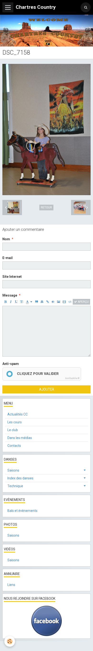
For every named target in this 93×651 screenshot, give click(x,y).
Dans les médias (19, 438)
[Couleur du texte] (29, 302)
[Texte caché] (53, 302)
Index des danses (20, 478)
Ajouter (46, 389)
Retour (46, 207)
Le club (12, 430)
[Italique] (11, 302)
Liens (11, 585)
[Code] (70, 302)
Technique (15, 486)
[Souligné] (16, 302)
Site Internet (12, 276)
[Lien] (47, 302)
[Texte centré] (42, 302)
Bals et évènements (22, 511)
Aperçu (83, 301)
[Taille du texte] (22, 302)
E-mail (7, 258)
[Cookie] (9, 641)
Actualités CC (17, 414)
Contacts (14, 446)
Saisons (13, 470)
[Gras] (5, 302)
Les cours (14, 422)
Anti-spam (10, 364)
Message (9, 295)
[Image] (59, 302)
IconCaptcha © (72, 378)
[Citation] (36, 302)
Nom (6, 239)
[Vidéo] (64, 302)
